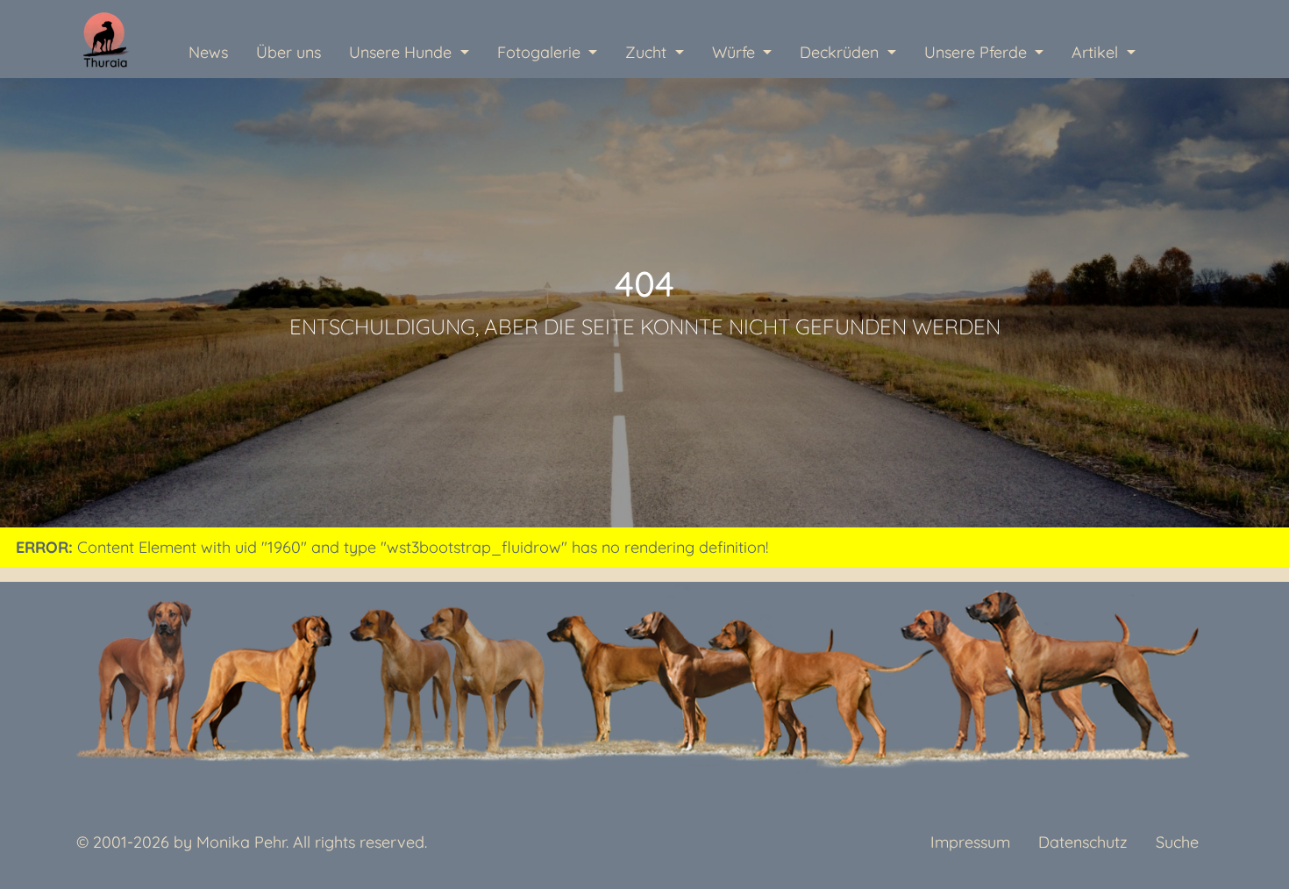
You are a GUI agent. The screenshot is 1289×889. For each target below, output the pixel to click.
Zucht (648, 52)
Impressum (970, 842)
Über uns (288, 52)
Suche (1177, 842)
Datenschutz (1083, 842)
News (208, 52)
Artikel (1097, 52)
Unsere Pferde (977, 52)
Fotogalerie (541, 52)
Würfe (735, 52)
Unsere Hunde (402, 52)
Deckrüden (841, 52)
